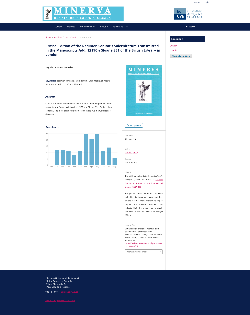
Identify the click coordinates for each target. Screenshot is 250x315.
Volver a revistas (120, 26)
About (103, 26)
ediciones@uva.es (69, 291)
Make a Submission (181, 56)
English (173, 45)
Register (197, 2)
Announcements (87, 26)
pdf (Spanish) (135, 125)
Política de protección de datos (60, 300)
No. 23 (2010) (70, 37)
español (174, 50)
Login (206, 2)
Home (48, 37)
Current (58, 26)
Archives (71, 26)
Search (191, 26)
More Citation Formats (137, 251)
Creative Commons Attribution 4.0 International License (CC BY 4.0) (144, 183)
